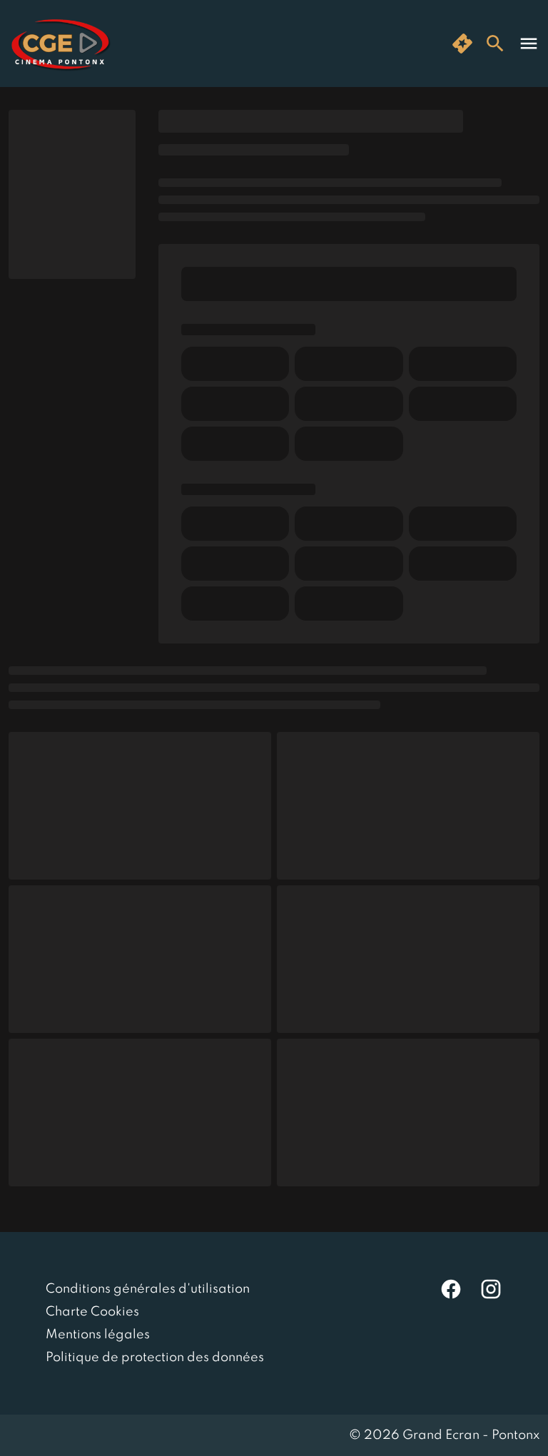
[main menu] (528, 43)
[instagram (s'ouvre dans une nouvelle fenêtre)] (491, 1289)
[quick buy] (462, 44)
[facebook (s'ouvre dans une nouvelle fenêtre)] (451, 1289)
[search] (495, 43)
